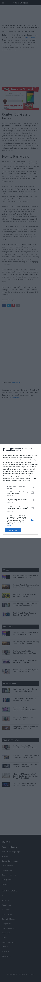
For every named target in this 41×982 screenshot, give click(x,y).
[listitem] (20, 487)
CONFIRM (13, 530)
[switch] (32, 492)
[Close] (37, 448)
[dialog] (20, 491)
